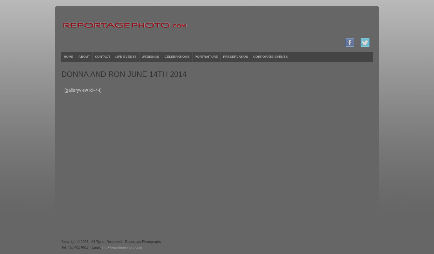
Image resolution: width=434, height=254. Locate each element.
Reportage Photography (217, 25)
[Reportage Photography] (349, 45)
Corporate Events (270, 56)
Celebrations (177, 56)
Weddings (150, 56)
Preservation (235, 56)
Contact (102, 56)
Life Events (126, 56)
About (84, 56)
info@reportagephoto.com (122, 247)
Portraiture (206, 56)
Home (68, 56)
